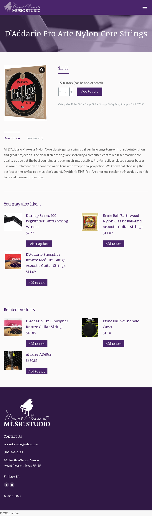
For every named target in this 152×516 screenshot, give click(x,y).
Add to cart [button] (113, 244)
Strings (124, 104)
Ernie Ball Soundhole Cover (121, 323)
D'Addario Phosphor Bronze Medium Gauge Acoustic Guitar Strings (46, 260)
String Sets (113, 104)
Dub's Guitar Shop (81, 104)
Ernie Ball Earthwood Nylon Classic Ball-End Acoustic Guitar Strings (123, 221)
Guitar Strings (99, 104)
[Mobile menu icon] (144, 7)
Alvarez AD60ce (39, 354)
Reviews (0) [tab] (35, 138)
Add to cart (89, 91)
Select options (39, 244)
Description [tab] (12, 138)
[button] (42, 70)
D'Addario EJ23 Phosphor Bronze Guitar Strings (47, 323)
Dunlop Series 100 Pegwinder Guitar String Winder (47, 221)
